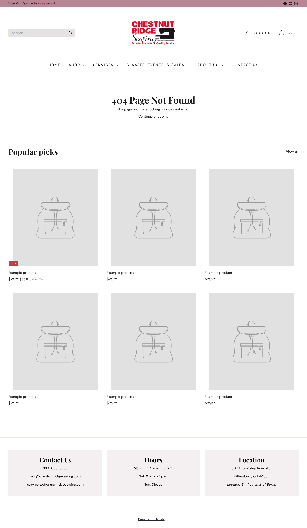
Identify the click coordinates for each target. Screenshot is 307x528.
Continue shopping (153, 116)
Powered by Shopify (151, 519)
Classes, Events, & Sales (156, 65)
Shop (75, 65)
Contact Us (245, 65)
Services (104, 65)
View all (292, 151)
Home (54, 65)
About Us (208, 65)
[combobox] (41, 33)
